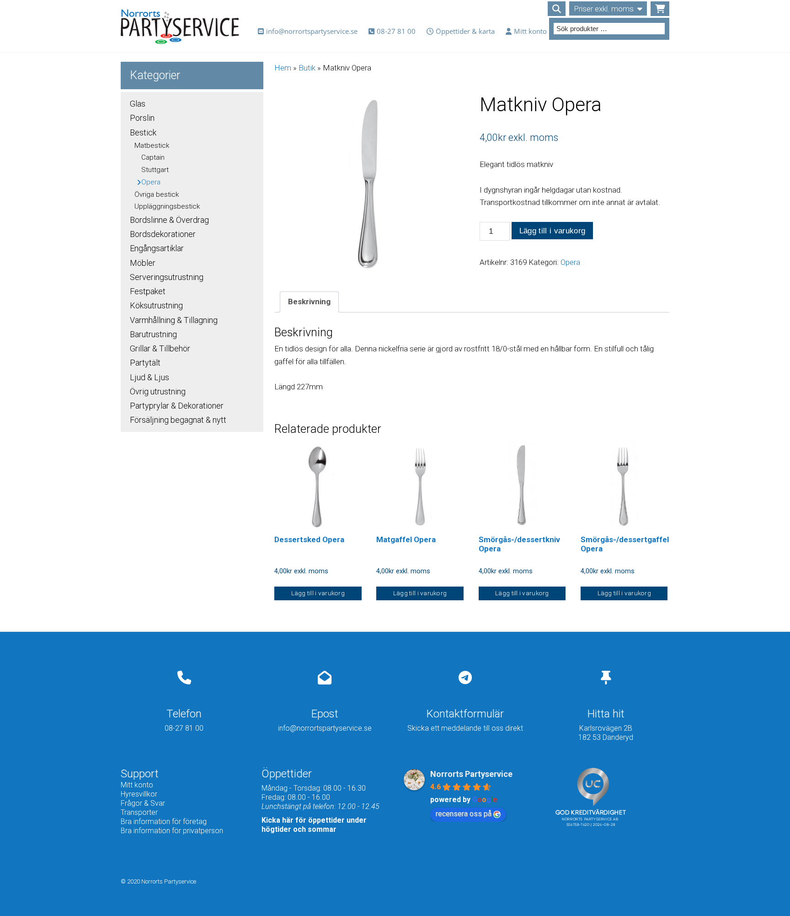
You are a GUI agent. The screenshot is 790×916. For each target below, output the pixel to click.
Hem (282, 67)
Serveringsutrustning (166, 277)
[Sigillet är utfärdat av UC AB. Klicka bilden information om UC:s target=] (593, 847)
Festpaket (147, 291)
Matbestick (151, 145)
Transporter (139, 812)
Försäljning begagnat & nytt (178, 420)
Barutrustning (153, 334)
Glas (137, 103)
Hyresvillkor (139, 794)
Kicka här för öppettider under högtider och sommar (314, 825)
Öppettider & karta (465, 31)
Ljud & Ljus (149, 377)
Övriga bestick (156, 194)
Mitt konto (530, 31)
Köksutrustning (156, 305)
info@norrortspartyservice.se (312, 31)
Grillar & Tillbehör (160, 348)
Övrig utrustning (158, 391)
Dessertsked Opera (309, 539)
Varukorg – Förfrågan (660, 8)
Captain (153, 157)
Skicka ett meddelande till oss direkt (465, 728)
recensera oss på (463, 813)
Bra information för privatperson (172, 830)
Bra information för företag (164, 821)
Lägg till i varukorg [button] (318, 593)
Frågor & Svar (143, 803)
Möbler (142, 263)
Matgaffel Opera (406, 539)
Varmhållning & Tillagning (174, 320)
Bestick (143, 132)
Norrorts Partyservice (471, 774)
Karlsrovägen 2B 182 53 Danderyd (605, 733)
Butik (307, 67)
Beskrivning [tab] (309, 301)
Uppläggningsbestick (167, 206)
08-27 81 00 (396, 31)
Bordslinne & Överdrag (169, 220)
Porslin (142, 118)
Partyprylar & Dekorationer (177, 405)
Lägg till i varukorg (552, 230)
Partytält (145, 362)
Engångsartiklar (157, 248)
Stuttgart (155, 170)
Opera (570, 262)
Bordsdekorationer (163, 234)
